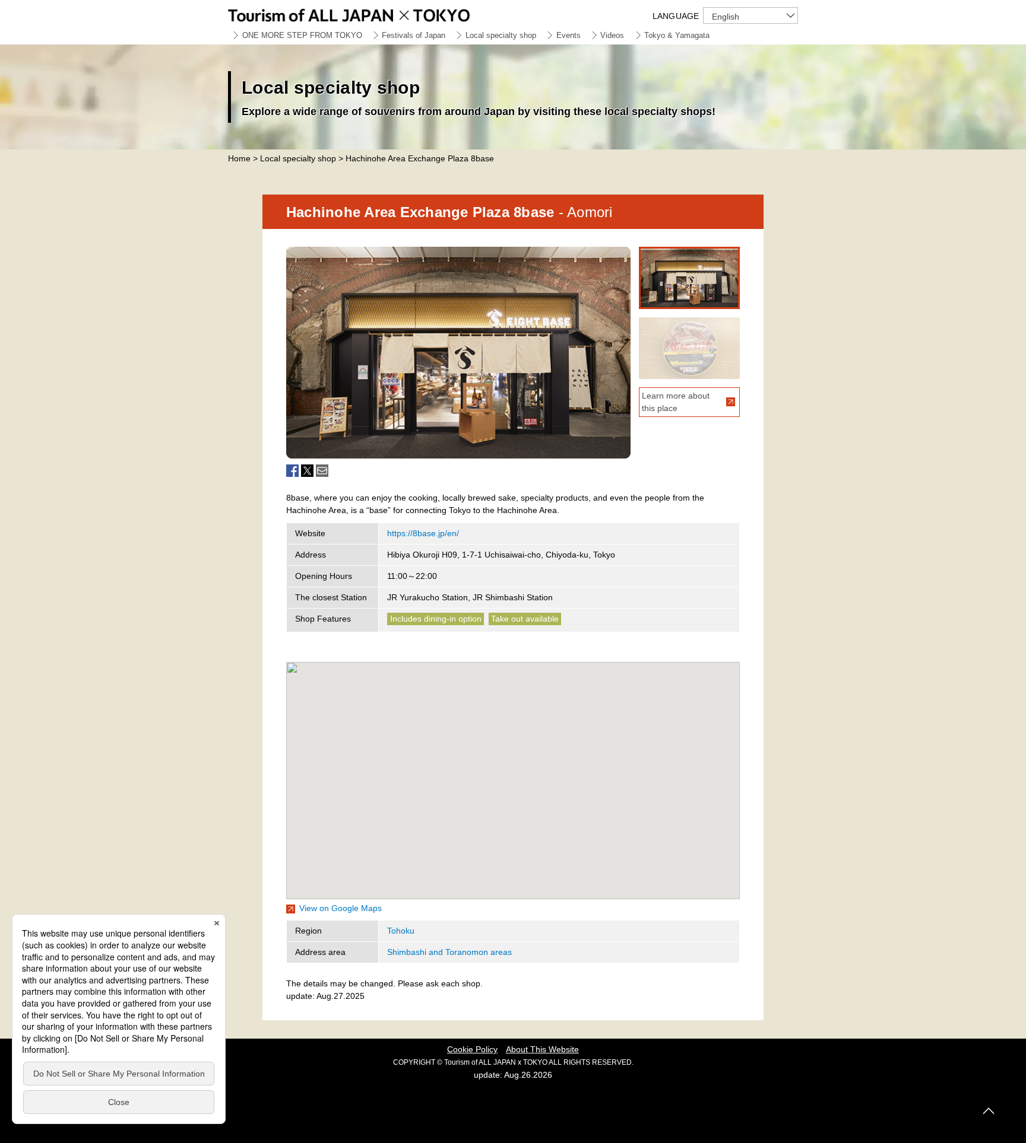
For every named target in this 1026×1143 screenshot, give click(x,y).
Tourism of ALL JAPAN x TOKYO (376, 13)
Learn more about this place (676, 402)
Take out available (525, 618)
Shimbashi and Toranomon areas (449, 952)
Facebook (292, 470)
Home (239, 158)
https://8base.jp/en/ (423, 533)
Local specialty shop (501, 35)
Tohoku (400, 930)
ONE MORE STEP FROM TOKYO (302, 35)
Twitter (307, 470)
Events (568, 35)
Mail (322, 470)
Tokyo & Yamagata (677, 35)
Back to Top (988, 1111)
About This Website (542, 1049)
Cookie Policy (472, 1049)
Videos (612, 35)
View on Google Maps (340, 908)
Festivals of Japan (413, 35)
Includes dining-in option (436, 618)
